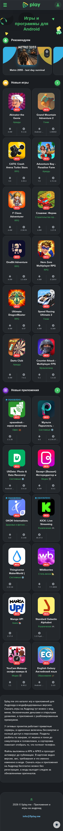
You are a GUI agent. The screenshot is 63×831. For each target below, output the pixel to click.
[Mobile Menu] (5, 4)
